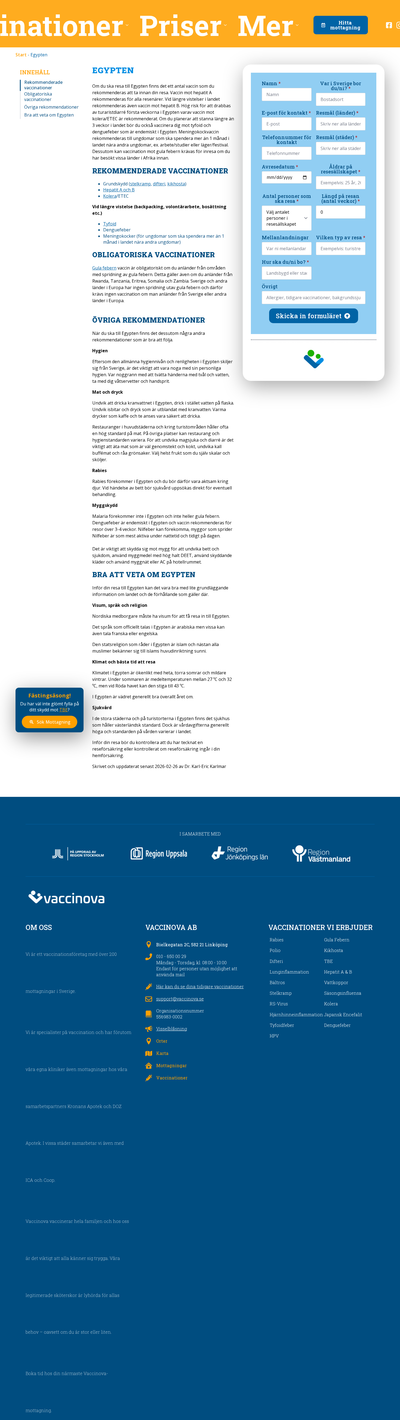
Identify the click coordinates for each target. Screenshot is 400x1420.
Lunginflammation (289, 971)
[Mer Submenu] (299, 25)
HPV (274, 1035)
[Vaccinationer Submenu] (129, 25)
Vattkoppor (336, 982)
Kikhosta (333, 950)
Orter (161, 1041)
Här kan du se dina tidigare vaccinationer (200, 986)
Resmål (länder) (337, 112)
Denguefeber (337, 1025)
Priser (180, 25)
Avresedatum (280, 166)
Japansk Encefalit (343, 1014)
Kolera (109, 196)
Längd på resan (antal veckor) (340, 198)
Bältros (277, 982)
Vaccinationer (171, 1078)
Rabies (277, 939)
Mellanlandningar (285, 237)
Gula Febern (336, 939)
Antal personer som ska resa (286, 198)
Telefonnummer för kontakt (286, 140)
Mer (266, 25)
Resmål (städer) (336, 137)
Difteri (276, 961)
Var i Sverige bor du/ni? (340, 86)
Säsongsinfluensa (342, 993)
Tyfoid (109, 224)
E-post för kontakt (286, 112)
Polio (275, 950)
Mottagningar (171, 1065)
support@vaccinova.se (180, 999)
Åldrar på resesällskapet (340, 169)
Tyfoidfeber (282, 1025)
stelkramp (140, 184)
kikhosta (176, 184)
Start (21, 55)
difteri (159, 184)
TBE (63, 710)
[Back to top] (386, 1406)
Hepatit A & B (338, 971)
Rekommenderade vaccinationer (43, 85)
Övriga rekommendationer (51, 107)
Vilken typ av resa (340, 237)
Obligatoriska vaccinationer (38, 96)
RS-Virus (279, 1003)
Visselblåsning (171, 1029)
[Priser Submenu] (227, 25)
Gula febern (104, 268)
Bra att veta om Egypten (49, 115)
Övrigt (270, 286)
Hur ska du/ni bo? (285, 261)
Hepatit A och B (119, 190)
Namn (271, 83)
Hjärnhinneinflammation (296, 1014)
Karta (162, 1053)
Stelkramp (281, 993)
